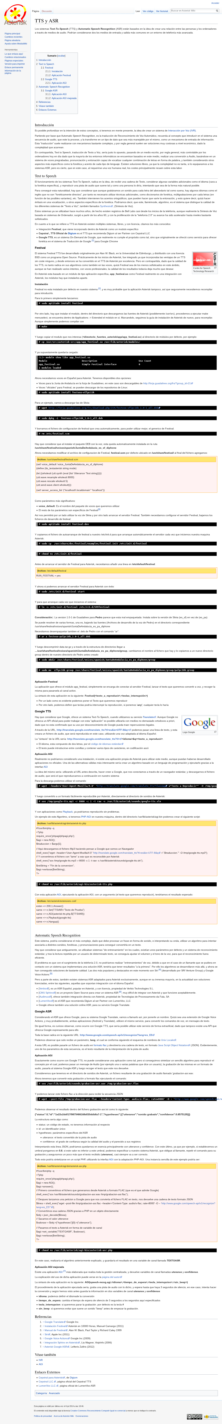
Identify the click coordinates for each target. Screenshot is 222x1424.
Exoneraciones (82, 1416)
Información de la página (13, 72)
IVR (41, 1360)
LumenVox (45, 1000)
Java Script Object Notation (173, 1045)
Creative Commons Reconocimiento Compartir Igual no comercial (97, 1411)
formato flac (100, 1045)
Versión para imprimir (15, 64)
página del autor (111, 1277)
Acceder (215, 3)
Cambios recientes (13, 37)
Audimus (44, 996)
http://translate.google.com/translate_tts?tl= (93, 738)
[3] (99, 509)
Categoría (41, 1393)
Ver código (148, 11)
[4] (160, 970)
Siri (46, 1334)
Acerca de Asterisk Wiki (64, 1416)
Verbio (42, 988)
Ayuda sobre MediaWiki (16, 43)
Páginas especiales (14, 60)
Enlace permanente (14, 67)
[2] (99, 288)
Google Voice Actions (56, 1338)
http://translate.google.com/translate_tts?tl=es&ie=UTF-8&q (125, 852)
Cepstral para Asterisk (51, 1377)
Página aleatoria (12, 40)
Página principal (12, 33)
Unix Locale (167, 1040)
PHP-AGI (86, 816)
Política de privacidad (43, 1416)
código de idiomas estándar (106, 744)
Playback (68, 811)
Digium (72, 233)
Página (35, 11)
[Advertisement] (126, 43)
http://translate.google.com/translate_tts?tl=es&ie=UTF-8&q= (93, 729)
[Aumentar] (215, 268)
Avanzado (54, 1393)
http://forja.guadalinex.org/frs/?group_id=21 (167, 383)
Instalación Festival (55, 1326)
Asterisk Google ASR (55, 1346)
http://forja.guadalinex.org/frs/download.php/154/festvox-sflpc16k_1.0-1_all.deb (103, 408)
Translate (148, 717)
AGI (46, 766)
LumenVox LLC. (47, 1385)
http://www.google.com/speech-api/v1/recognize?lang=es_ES (116, 1035)
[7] (64, 1271)
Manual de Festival (55, 1330)
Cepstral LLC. (46, 1381)
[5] (51, 973)
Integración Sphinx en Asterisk (61, 1342)
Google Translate (54, 1322)
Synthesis (105, 206)
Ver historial (162, 11)
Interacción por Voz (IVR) (182, 130)
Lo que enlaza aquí (14, 54)
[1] (93, 240)
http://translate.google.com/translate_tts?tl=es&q (131, 786)
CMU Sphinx (46, 992)
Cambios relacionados (15, 57)
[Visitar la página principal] (15, 14)
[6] (120, 992)
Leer (138, 11)
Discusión (47, 11)
